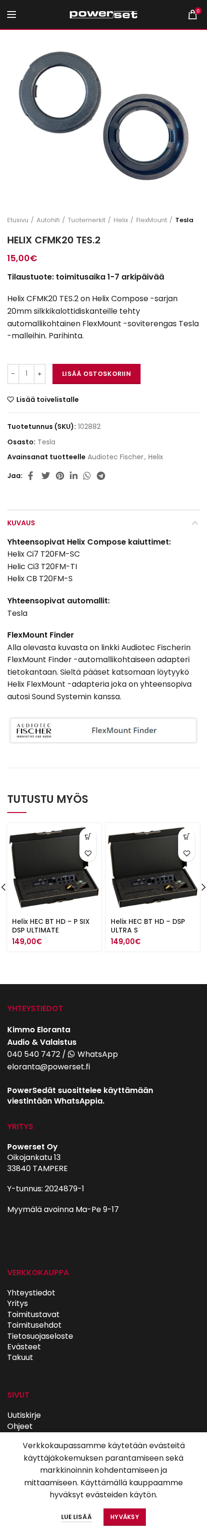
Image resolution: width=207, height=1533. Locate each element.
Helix (121, 220)
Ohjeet (20, 1426)
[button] (87, 836)
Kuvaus (21, 523)
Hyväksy (124, 1517)
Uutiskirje (24, 1415)
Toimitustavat (33, 1314)
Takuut (20, 1357)
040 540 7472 (33, 1054)
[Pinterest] (60, 475)
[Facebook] (32, 475)
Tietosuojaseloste (40, 1336)
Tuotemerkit (86, 220)
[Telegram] (101, 475)
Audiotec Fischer (115, 457)
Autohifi (48, 220)
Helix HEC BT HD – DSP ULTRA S (148, 925)
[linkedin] (73, 475)
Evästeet (24, 1346)
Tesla (184, 220)
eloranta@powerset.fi (48, 1066)
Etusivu (17, 220)
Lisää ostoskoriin (96, 373)
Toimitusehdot (34, 1325)
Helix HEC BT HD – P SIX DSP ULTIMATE (51, 925)
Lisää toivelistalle (47, 399)
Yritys (17, 1303)
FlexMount (151, 220)
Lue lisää (76, 1516)
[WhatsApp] (87, 475)
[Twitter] (46, 475)
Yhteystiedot (31, 1292)
